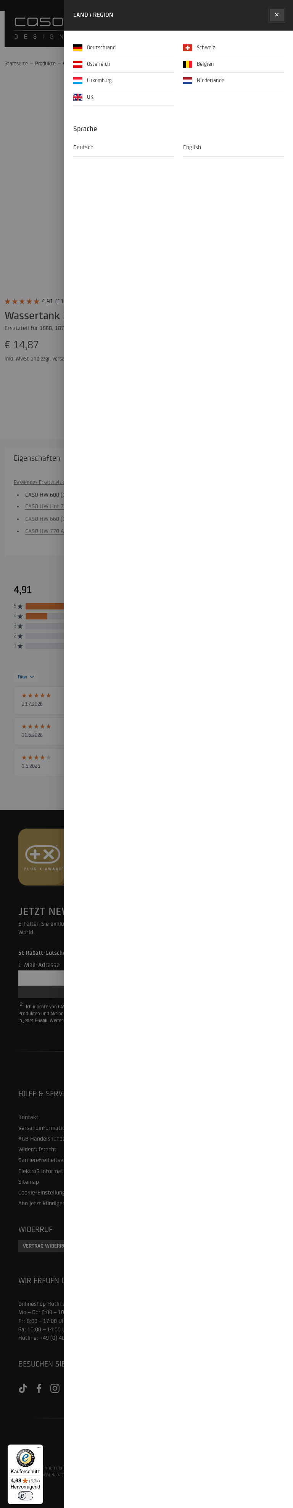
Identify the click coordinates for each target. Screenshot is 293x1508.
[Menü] (38, 1449)
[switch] (25, 1495)
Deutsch (83, 147)
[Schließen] (277, 15)
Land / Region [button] (93, 14)
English (192, 147)
